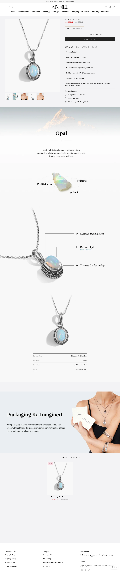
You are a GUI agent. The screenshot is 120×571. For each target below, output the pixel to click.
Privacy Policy (10, 562)
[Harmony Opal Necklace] (60, 478)
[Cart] (114, 7)
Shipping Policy (10, 559)
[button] (81, 11)
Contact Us (46, 566)
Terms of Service (11, 566)
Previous (5, 55)
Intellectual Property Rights (53, 562)
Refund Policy (10, 555)
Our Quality (47, 559)
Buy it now (90, 39)
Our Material (47, 555)
